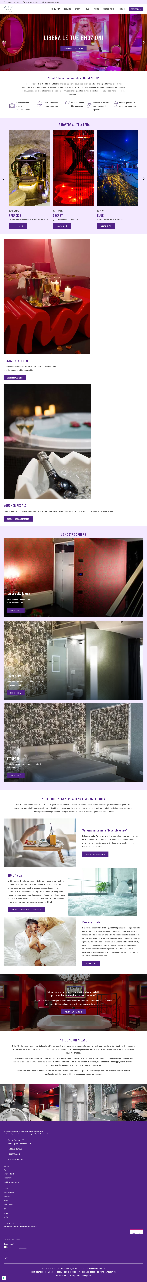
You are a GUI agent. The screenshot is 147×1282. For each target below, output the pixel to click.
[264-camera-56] (44, 1121)
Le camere (67, 9)
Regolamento (8, 1178)
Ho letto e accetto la (17, 1248)
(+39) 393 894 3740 (12, 2)
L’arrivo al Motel (9, 1174)
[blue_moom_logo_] (117, 168)
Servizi (87, 9)
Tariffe (96, 9)
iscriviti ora (136, 1233)
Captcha (6, 1252)
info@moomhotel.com (52, 2)
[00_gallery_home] (73, 1121)
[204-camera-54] (132, 1121)
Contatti (122, 9)
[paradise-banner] (29, 168)
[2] (4, 1278)
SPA (5, 1209)
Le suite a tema (9, 1192)
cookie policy (86, 1275)
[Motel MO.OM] (8, 9)
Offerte (77, 9)
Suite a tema (55, 9)
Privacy (6, 1213)
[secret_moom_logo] (73, 168)
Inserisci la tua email (11, 1235)
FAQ (5, 1170)
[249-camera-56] (103, 1121)
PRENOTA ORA (136, 9)
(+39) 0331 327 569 (32, 2)
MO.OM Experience (108, 9)
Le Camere (7, 1196)
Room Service (8, 1205)
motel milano (61, 1275)
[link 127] (17, 1257)
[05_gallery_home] (14, 1121)
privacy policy (23, 1248)
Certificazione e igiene (11, 1182)
